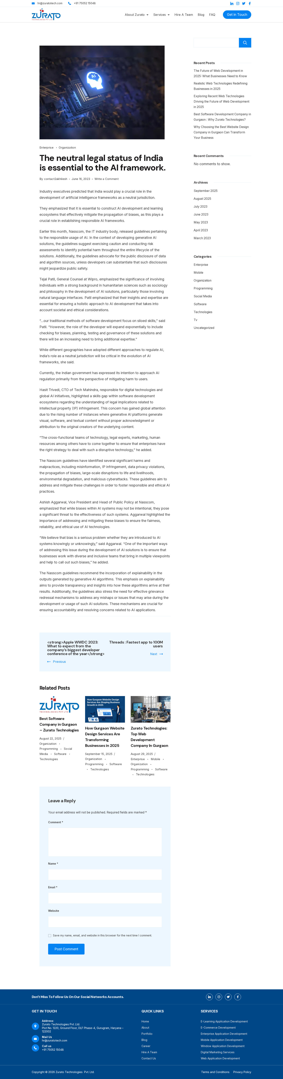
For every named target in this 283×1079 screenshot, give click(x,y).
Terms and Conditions (215, 1072)
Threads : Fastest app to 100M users (136, 644)
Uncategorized (204, 328)
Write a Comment (107, 179)
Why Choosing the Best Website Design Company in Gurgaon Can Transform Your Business (221, 132)
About (145, 1027)
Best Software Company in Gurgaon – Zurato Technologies (59, 724)
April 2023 (201, 230)
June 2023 (201, 214)
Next (153, 654)
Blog (201, 15)
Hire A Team (183, 15)
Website (53, 910)
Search (245, 43)
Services (159, 15)
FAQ (212, 15)
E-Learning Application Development (224, 1021)
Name (53, 863)
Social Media (203, 296)
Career (146, 1046)
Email (52, 887)
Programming (49, 749)
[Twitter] (243, 3)
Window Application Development (222, 1046)
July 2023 (200, 206)
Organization (67, 147)
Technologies (48, 759)
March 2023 (202, 238)
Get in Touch (237, 15)
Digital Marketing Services (217, 1052)
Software (60, 754)
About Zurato (135, 15)
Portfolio (147, 1033)
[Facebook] (249, 3)
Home (145, 1021)
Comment (55, 822)
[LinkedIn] (231, 3)
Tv (195, 320)
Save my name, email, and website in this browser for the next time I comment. (102, 935)
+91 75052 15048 (85, 3)
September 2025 (206, 191)
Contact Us (149, 1058)
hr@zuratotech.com (50, 3)
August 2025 (202, 199)
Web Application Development (220, 1058)
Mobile (156, 759)
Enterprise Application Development (224, 1033)
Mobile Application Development (222, 1039)
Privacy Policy (242, 1072)
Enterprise (46, 147)
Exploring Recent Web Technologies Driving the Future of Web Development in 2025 (221, 101)
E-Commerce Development (218, 1027)
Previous (59, 662)
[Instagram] (237, 3)
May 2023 (201, 222)
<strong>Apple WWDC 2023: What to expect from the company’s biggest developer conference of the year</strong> (76, 648)
